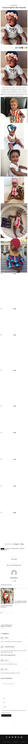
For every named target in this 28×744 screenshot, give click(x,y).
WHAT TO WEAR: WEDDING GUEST (14, 565)
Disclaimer (23, 741)
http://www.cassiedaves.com (8, 655)
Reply (26, 637)
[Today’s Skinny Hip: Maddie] (14, 27)
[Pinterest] (12, 737)
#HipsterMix (14, 559)
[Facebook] (6, 737)
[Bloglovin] (15, 737)
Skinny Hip (22, 548)
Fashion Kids (8, 548)
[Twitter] (9, 737)
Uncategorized (14, 5)
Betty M (6, 660)
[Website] (13, 581)
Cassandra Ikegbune (9, 646)
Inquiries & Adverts (6, 741)
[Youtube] (15, 581)
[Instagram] (18, 737)
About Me (16, 741)
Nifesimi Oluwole (15, 548)
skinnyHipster (4, 47)
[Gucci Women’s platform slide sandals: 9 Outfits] (20, 593)
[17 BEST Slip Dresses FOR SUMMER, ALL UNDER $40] (7, 617)
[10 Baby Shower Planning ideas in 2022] (7, 596)
